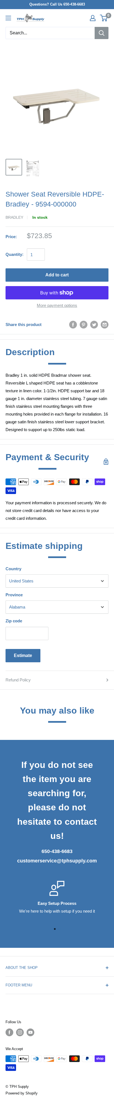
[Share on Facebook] (73, 324)
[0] (103, 18)
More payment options (57, 305)
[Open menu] (8, 18)
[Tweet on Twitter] (94, 324)
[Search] (101, 33)
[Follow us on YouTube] (30, 1032)
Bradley (14, 217)
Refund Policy (18, 680)
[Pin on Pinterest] (83, 324)
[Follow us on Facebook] (9, 1032)
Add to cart (57, 275)
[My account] (92, 18)
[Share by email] (104, 324)
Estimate (23, 655)
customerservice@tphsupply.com (57, 861)
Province (14, 594)
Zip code (14, 620)
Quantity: (15, 254)
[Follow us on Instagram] (20, 1032)
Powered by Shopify (22, 1093)
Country (13, 568)
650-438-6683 (57, 851)
